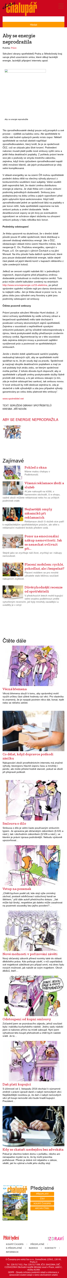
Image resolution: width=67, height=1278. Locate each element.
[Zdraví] (55, 1238)
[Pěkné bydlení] (11, 1238)
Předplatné (37, 1244)
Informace (12, 1252)
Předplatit (42, 1194)
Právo (13, 48)
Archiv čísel (42, 1208)
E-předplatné (14, 1248)
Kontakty (50, 1248)
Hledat (33, 24)
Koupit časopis (42, 1203)
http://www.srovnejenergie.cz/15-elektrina (25, 285)
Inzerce (33, 1248)
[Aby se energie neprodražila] (25, 93)
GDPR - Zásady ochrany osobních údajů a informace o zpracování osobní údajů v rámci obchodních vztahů (33, 1273)
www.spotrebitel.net (13, 398)
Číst (42, 1199)
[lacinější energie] (13, 432)
